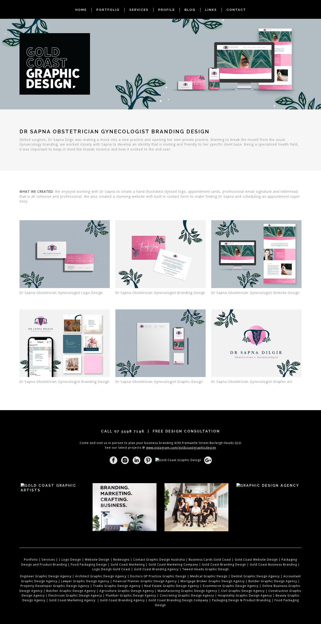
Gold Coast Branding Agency (156, 569)
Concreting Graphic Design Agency (187, 595)
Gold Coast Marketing (128, 564)
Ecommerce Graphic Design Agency (230, 586)
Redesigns (121, 560)
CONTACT (236, 10)
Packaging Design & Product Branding (241, 600)
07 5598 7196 (129, 431)
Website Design (97, 560)
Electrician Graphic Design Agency (74, 595)
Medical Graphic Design (208, 576)
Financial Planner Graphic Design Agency (145, 581)
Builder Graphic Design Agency (272, 581)
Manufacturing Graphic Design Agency (187, 591)
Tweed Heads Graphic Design (205, 569)
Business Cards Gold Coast (210, 560)
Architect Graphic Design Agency (100, 576)
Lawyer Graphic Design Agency (85, 581)
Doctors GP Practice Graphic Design (158, 576)
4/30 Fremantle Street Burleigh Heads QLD (207, 443)
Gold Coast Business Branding (273, 564)
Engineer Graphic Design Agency (45, 576)
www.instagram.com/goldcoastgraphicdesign (181, 448)
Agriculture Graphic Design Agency (126, 591)
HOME (81, 10)
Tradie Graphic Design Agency (116, 586)
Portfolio (31, 560)
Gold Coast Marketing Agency (72, 600)
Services (48, 560)
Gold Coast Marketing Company (173, 564)
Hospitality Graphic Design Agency (245, 595)
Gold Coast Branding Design (224, 564)
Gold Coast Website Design (256, 560)
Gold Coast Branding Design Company (178, 600)
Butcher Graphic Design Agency (71, 591)
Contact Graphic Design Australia (159, 560)
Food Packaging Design (89, 564)
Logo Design (71, 560)
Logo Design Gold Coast (111, 569)
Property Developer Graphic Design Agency (54, 586)
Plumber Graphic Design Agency (131, 595)
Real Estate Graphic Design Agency (171, 586)
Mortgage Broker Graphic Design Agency (212, 581)
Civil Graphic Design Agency (243, 591)
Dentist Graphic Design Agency (255, 576)
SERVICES (139, 10)
